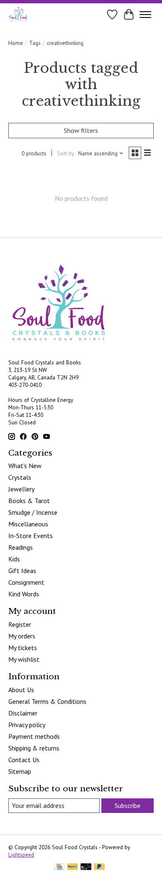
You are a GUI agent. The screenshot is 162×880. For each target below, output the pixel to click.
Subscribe (127, 805)
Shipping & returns (33, 748)
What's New (25, 465)
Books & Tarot (29, 500)
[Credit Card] (59, 867)
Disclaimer (22, 713)
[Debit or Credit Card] (86, 867)
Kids (14, 559)
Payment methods (34, 736)
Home (15, 43)
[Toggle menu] (145, 14)
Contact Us (23, 759)
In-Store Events (30, 535)
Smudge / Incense (32, 512)
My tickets (22, 647)
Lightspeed (21, 854)
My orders (21, 636)
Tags (35, 43)
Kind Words (23, 594)
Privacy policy (26, 724)
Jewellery (21, 489)
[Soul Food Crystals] (18, 14)
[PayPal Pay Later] (99, 867)
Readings (20, 547)
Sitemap (19, 771)
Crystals (19, 477)
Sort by (65, 153)
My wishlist (23, 659)
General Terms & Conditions (47, 701)
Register (19, 624)
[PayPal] (72, 867)
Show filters (81, 130)
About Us (21, 690)
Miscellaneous (28, 524)
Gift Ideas (22, 570)
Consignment (26, 582)
